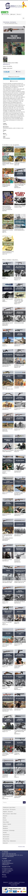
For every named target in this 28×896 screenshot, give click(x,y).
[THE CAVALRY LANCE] (20, 526)
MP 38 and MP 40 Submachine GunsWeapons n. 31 (17, 278)
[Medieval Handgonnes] (8, 505)
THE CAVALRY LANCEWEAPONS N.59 (18, 535)
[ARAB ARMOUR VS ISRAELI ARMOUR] (8, 221)
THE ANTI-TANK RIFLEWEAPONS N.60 (6, 365)
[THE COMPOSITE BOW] (8, 399)
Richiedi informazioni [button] (14, 78)
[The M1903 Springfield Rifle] (8, 657)
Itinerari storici (6, 836)
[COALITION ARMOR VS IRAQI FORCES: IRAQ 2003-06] (8, 243)
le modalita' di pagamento (7, 870)
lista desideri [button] (14, 76)
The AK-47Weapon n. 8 (4, 345)
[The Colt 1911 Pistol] (8, 678)
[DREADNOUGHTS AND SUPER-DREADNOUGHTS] (20, 221)
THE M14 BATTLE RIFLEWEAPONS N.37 (19, 514)
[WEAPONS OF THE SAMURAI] (8, 441)
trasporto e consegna (6, 871)
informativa (4, 876)
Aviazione (5, 815)
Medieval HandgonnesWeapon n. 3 (6, 514)
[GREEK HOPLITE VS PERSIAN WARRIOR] (8, 175)
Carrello (5, 12)
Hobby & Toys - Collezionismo (9, 841)
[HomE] (14, 5)
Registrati (13, 14)
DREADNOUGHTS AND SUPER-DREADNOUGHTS (19, 229)
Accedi (19, 14)
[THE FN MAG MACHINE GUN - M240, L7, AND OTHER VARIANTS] (20, 175)
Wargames (5, 826)
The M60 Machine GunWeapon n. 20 (6, 731)
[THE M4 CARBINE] (20, 787)
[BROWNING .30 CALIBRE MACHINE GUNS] (20, 356)
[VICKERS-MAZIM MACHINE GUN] (8, 787)
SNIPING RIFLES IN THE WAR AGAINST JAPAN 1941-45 (20, 582)
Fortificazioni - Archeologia (8, 830)
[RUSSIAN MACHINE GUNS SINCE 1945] (8, 420)
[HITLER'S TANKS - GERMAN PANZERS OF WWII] (20, 198)
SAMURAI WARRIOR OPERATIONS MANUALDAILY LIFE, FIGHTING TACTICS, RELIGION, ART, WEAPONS (7, 208)
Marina (4, 818)
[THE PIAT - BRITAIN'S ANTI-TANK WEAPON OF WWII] (8, 572)
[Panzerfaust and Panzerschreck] (20, 551)
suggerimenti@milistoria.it (7, 863)
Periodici (5, 832)
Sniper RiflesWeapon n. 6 (16, 623)
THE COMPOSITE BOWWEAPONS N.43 (6, 409)
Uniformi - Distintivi (7, 824)
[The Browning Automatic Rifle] (20, 420)
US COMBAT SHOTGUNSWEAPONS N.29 (7, 560)
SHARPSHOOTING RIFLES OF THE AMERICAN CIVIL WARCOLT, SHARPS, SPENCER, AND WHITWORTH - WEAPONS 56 (7, 537)
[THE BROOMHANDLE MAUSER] (20, 678)
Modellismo (5, 828)
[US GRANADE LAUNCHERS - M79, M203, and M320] (20, 484)
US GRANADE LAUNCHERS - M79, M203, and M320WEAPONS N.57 (20, 493)
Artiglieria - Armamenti (8, 811)
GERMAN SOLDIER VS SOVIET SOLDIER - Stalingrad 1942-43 (8, 163)
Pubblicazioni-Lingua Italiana (9, 807)
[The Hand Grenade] (20, 462)
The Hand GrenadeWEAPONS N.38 (17, 471)
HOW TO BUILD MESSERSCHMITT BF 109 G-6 (12, 855)
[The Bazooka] (20, 744)
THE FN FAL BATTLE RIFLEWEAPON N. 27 (19, 345)
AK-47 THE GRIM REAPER (8, 856)
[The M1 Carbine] (8, 593)
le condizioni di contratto (7, 868)
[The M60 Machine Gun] (8, 721)
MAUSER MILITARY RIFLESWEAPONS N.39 (19, 602)
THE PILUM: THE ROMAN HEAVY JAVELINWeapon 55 (7, 645)
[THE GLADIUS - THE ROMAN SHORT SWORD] (8, 744)
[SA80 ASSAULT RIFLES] (20, 441)
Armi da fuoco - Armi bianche (9, 22)
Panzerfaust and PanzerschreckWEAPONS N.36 (17, 560)
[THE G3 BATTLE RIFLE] (20, 700)
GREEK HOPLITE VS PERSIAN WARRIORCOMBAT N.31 (6, 185)
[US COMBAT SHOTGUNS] (8, 551)
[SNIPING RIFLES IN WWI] (20, 314)
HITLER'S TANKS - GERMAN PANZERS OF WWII (19, 206)
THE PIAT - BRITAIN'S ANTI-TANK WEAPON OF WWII (7, 582)
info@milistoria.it (5, 864)
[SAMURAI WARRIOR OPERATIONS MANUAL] (8, 198)
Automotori (5, 843)
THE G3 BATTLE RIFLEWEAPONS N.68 (18, 709)
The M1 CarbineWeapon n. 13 (5, 602)
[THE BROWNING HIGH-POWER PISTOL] (20, 657)
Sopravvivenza (6, 834)
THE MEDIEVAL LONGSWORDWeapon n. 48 (5, 776)
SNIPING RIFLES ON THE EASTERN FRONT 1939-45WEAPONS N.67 (7, 710)
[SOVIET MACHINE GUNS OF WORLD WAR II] (8, 314)
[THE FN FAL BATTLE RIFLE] (20, 336)
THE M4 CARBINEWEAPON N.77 (17, 797)
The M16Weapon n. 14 (5, 278)
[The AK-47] (8, 336)
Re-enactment (6, 838)
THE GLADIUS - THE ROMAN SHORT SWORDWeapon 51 (7, 754)
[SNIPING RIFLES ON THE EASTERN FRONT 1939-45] (8, 700)
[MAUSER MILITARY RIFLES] (20, 593)
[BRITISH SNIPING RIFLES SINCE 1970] (8, 378)
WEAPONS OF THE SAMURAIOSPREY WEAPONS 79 (8, 451)
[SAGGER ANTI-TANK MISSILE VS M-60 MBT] (20, 154)
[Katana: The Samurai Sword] (8, 484)
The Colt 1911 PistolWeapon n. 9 (6, 688)
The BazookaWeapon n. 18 (17, 754)
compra (19, 71)
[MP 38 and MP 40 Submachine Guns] (20, 268)
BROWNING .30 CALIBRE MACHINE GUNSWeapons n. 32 (19, 366)
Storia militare (6, 822)
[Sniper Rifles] (20, 613)
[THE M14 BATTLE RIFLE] (20, 505)
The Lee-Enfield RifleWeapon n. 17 (18, 644)
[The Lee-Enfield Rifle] (20, 635)
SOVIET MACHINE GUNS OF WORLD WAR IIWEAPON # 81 (7, 324)
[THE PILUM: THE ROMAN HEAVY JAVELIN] (8, 635)
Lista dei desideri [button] (6, 14)
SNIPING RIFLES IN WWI (19, 323)
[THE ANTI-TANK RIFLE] (8, 356)
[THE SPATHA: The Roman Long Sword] (20, 378)
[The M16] (8, 268)
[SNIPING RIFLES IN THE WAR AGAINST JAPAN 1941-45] (20, 572)
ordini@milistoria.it (6, 862)
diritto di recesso (5, 872)
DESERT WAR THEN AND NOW (9, 853)
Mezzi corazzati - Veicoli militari (9, 813)
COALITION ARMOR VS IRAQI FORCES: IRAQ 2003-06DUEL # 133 (8, 252)
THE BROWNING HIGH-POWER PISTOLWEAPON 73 (18, 666)
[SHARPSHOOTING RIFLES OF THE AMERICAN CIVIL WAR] (8, 526)
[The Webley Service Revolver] (20, 399)
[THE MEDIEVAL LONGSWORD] (8, 766)
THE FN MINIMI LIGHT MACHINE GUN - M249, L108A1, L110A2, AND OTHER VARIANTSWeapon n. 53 (18, 301)
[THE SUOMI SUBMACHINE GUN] (20, 766)
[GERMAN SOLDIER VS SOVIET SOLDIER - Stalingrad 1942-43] (8, 154)
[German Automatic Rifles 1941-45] (8, 613)
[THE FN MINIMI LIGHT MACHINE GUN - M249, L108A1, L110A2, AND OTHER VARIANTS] (20, 290)
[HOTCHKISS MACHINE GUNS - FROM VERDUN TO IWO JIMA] (20, 721)
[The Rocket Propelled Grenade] (8, 462)
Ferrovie (5, 820)
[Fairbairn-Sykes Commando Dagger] (8, 290)
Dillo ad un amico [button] (14, 81)
